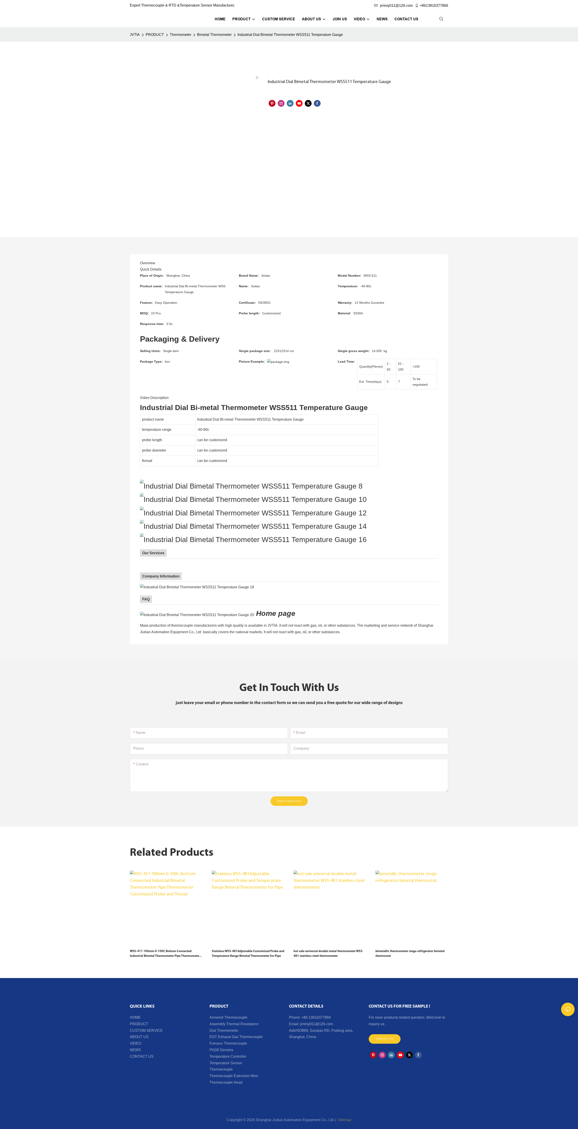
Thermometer (180, 35)
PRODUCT (155, 35)
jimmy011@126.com (396, 5)
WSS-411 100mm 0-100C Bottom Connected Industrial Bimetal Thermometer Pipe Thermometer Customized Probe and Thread (165, 954)
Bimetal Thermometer (214, 35)
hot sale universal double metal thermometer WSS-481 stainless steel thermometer (329, 954)
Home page (275, 613)
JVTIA (135, 35)
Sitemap (344, 1120)
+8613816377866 (434, 5)
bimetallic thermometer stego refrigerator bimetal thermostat (410, 954)
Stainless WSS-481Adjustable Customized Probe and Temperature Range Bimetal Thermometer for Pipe (248, 954)
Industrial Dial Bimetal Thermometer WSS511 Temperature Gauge (290, 35)
